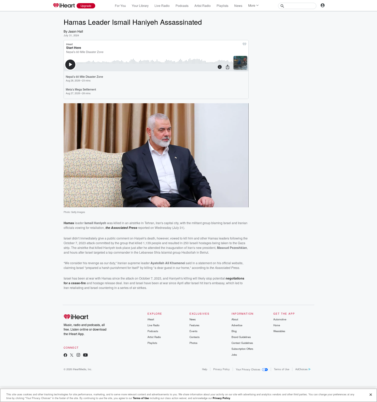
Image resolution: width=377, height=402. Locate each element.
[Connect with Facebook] (65, 355)
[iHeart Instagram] (78, 355)
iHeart (150, 319)
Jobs (234, 354)
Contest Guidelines (242, 343)
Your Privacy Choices (248, 369)
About (235, 319)
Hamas (69, 223)
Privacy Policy (221, 369)
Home (276, 325)
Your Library (140, 5)
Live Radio (162, 5)
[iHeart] (64, 6)
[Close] (370, 394)
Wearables (279, 331)
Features (194, 325)
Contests (194, 337)
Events (193, 331)
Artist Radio (202, 5)
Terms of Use (281, 369)
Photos (193, 343)
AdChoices (301, 369)
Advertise (237, 325)
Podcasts (182, 5)
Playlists (222, 5)
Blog (234, 331)
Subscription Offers (242, 349)
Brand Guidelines (241, 337)
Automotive (279, 319)
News (238, 5)
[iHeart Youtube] (85, 355)
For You (120, 5)
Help (204, 369)
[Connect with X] (71, 355)
